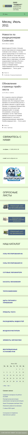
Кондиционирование (16, 75)
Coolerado (7, 75)
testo (5, 127)
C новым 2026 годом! (9, 408)
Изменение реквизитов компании (12, 405)
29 (17, 381)
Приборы (10, 127)
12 (7, 375)
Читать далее (17, 68)
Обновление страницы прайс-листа (12, 86)
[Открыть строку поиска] (25, 14)
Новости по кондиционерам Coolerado (11, 37)
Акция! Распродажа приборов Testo (13, 403)
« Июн (4, 385)
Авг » (8, 385)
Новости (6, 72)
